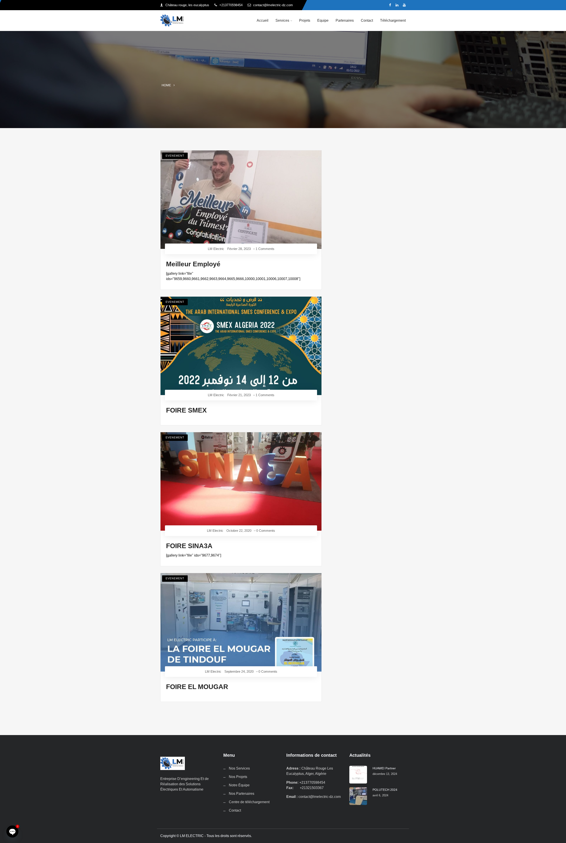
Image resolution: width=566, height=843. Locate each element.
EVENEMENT (175, 155)
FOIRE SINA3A (189, 545)
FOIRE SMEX (186, 410)
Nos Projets (238, 777)
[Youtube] (404, 5)
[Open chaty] (12, 831)
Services (282, 20)
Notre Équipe (239, 785)
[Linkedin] (397, 5)
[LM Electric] (188, 20)
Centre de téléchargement (249, 802)
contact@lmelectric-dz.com (273, 5)
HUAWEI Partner (384, 768)
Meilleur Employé (193, 264)
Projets (304, 20)
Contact (367, 20)
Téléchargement (393, 20)
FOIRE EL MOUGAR (197, 686)
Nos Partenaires (241, 793)
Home (166, 85)
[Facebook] (390, 5)
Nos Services (239, 768)
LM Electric (216, 249)
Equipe (323, 20)
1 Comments (265, 249)
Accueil (262, 20)
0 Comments (265, 530)
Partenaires (345, 20)
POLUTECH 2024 (385, 789)
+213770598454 (231, 5)
